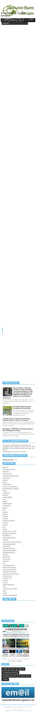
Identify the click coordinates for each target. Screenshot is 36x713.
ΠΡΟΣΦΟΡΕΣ (6, 557)
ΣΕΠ (4, 563)
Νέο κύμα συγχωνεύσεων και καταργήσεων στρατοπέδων (22, 407)
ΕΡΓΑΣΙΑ (5, 514)
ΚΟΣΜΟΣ (5, 523)
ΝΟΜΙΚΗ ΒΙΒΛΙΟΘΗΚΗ (9, 538)
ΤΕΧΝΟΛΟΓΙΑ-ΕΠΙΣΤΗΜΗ (10, 589)
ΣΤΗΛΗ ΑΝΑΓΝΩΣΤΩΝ (9, 565)
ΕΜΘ (4, 510)
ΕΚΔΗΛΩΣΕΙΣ (6, 506)
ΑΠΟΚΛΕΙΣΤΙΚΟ (7, 474)
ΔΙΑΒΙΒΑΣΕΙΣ (6, 493)
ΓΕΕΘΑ (5, 491)
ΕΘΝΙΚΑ (5, 501)
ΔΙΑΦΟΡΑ (5, 495)
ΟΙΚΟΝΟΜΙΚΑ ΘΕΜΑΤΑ (9, 544)
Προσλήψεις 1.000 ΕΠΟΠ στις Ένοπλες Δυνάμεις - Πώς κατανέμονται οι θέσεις (18, 429)
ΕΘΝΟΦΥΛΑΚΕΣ (7, 503)
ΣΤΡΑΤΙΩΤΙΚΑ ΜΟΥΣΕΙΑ (9, 567)
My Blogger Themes (26, 710)
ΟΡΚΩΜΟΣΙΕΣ (7, 546)
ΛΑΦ (4, 527)
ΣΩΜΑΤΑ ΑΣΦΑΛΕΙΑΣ (9, 584)
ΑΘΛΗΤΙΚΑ (6, 471)
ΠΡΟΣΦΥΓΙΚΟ (6, 559)
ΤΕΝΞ (4, 587)
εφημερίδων (19, 660)
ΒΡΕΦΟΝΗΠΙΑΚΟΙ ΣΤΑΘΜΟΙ (11, 489)
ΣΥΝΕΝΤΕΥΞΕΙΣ (7, 578)
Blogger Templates (18, 709)
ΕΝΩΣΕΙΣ (5, 512)
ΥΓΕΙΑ (4, 591)
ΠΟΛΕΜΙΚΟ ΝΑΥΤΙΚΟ (9, 552)
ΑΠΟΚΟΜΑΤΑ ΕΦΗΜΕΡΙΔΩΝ (11, 476)
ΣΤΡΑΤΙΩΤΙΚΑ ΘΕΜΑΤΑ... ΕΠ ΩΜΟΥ (22, 707)
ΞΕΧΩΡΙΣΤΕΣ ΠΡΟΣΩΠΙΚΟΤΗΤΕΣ (12, 542)
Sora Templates (15, 710)
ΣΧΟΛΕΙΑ (5, 580)
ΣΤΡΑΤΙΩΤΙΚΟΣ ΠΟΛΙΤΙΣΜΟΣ (11, 574)
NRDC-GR (5, 467)
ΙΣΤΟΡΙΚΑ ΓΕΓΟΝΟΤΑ (9, 521)
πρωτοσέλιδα (13, 660)
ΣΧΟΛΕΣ (5, 582)
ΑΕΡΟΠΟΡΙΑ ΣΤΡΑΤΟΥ (9, 469)
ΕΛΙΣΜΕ (5, 508)
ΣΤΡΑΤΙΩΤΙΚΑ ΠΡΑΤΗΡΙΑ (10, 570)
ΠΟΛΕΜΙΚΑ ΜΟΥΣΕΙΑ (9, 548)
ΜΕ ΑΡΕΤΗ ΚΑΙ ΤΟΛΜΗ (9, 531)
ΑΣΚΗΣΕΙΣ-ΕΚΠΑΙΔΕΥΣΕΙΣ (10, 486)
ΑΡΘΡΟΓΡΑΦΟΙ (7, 484)
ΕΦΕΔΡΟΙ (5, 516)
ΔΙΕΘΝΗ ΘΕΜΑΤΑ (8, 497)
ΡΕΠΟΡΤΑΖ (6, 561)
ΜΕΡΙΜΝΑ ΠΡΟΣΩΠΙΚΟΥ (10, 533)
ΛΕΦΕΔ (5, 529)
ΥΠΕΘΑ (5, 593)
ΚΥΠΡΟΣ (5, 525)
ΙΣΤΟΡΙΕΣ (5, 518)
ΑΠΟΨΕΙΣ (5, 480)
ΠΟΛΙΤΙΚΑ (5, 555)
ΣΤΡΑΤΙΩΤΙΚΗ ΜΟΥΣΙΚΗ (9, 572)
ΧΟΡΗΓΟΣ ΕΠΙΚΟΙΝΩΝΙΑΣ (10, 595)
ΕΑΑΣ (4, 499)
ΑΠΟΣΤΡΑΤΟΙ (6, 478)
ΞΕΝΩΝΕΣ (5, 540)
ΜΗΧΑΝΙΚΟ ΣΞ (7, 535)
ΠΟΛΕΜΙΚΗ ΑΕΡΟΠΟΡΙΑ (10, 550)
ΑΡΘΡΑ (5, 482)
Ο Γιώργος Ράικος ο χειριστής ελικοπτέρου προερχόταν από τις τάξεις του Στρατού (16, 419)
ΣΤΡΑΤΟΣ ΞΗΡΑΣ (7, 576)
